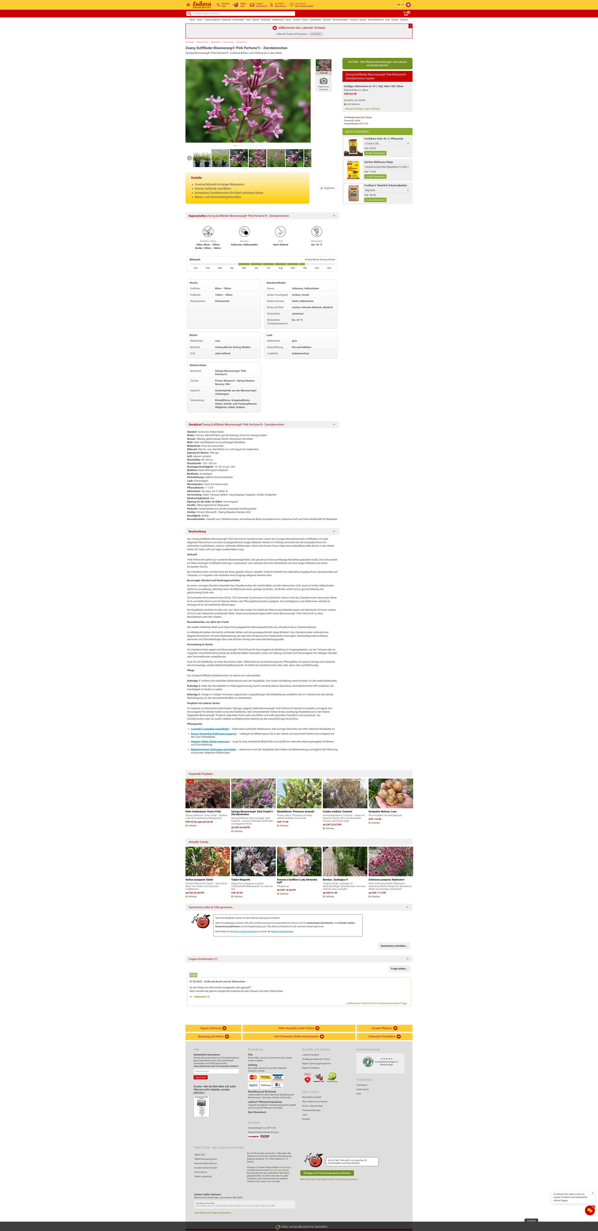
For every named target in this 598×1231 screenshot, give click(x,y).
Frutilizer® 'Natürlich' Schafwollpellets (385, 185)
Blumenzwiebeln (340, 19)
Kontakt (306, 1119)
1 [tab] (235, 145)
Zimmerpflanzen (376, 19)
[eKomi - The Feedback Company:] (368, 1061)
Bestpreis (226, 19)
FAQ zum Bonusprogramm (246, 931)
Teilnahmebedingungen (282, 931)
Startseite (190, 42)
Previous (189, 158)
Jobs (304, 1114)
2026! (199, 19)
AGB (358, 1093)
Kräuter (296, 19)
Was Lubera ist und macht (314, 1101)
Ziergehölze (315, 19)
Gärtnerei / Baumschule (287, 1216)
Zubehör (404, 19)
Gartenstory (285, 1167)
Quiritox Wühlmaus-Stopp (378, 162)
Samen (363, 19)
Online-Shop (282, 1209)
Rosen (305, 19)
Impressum (361, 1085)
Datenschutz (362, 1089)
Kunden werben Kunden (205, 1167)
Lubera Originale (212, 19)
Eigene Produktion (311, 1068)
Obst (248, 19)
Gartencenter (282, 1201)
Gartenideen (238, 19)
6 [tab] (253, 145)
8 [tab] (261, 145)
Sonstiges (281, 1223)
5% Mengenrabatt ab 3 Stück (358, 117)
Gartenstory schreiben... (394, 945)
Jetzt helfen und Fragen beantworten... (213, 1213)
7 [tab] (257, 145)
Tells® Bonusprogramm (205, 1159)
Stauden (327, 19)
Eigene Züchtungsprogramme (316, 1063)
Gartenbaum (242, 42)
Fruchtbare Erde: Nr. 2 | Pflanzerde (383, 138)
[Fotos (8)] (323, 66)
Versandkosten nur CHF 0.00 (262, 1128)
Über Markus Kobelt (311, 1097)
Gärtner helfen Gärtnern (205, 1163)
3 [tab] (242, 145)
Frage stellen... (399, 968)
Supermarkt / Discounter (288, 1187)
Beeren (255, 19)
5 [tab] (250, 145)
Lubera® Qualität (310, 1054)
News (192, 19)
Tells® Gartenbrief (203, 1176)
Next (306, 158)
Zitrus (288, 19)
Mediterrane (278, 19)
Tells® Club (199, 1154)
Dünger (395, 19)
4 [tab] (246, 145)
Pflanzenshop (202, 42)
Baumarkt (280, 1194)
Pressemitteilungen (311, 1110)
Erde (387, 19)
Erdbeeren (266, 19)
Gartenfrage (275, 1170)
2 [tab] (238, 145)
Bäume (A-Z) (228, 42)
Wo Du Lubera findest (312, 1106)
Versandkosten (351, 123)
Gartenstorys (200, 1172)
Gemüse (354, 19)
